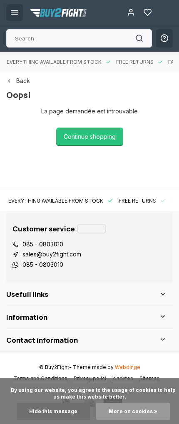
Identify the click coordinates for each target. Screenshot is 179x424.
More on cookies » (133, 411)
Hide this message (53, 411)
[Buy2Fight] (58, 12)
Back (23, 80)
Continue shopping (90, 136)
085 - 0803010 (42, 244)
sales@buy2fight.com (51, 254)
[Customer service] (91, 228)
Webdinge (127, 367)
